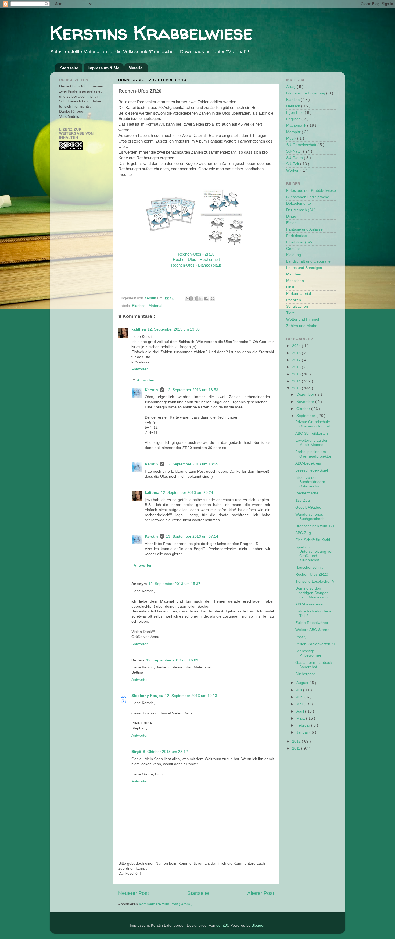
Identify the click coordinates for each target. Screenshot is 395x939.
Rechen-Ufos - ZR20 (196, 254)
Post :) (300, 637)
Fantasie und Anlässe (304, 229)
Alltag (291, 87)
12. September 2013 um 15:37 (174, 584)
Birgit (136, 752)
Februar (303, 725)
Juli (299, 690)
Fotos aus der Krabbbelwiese (311, 191)
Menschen (295, 281)
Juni (300, 697)
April (300, 711)
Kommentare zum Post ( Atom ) (165, 904)
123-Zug (302, 500)
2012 (297, 741)
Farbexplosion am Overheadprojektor (313, 454)
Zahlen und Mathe (301, 326)
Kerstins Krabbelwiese (151, 32)
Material (135, 68)
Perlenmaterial (298, 294)
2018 (297, 353)
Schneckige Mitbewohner (308, 653)
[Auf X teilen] (200, 298)
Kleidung (293, 255)
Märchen (293, 274)
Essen (291, 223)
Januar (302, 732)
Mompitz (294, 132)
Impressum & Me (103, 68)
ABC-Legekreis (308, 463)
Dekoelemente (298, 203)
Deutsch (293, 106)
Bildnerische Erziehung (306, 93)
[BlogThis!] (194, 298)
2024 (297, 346)
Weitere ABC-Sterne (312, 630)
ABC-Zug (303, 533)
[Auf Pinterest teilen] (212, 298)
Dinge (291, 216)
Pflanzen (293, 300)
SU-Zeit (293, 164)
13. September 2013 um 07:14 (192, 536)
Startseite (69, 68)
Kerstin (150, 298)
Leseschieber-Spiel (311, 470)
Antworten (140, 369)
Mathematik (296, 125)
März (301, 718)
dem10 (222, 925)
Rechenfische (306, 493)
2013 (297, 388)
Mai (300, 704)
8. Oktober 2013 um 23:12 (165, 752)
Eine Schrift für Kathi (312, 540)
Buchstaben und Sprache (307, 197)
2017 (297, 360)
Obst (290, 287)
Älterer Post (260, 893)
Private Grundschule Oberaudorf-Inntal (312, 424)
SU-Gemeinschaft (301, 145)
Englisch (293, 119)
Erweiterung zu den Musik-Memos (311, 442)
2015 (297, 374)
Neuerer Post (133, 893)
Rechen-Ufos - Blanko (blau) (196, 265)
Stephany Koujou (147, 696)
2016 (297, 367)
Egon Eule (295, 113)
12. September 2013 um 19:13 (191, 696)
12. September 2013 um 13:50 (174, 329)
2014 (297, 381)
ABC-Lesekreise (309, 604)
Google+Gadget (308, 507)
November (305, 402)
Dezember (305, 394)
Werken (293, 170)
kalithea (138, 329)
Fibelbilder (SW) (300, 242)
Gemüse (293, 249)
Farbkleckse (296, 236)
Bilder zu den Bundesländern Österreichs (310, 482)
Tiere (290, 313)
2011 (296, 748)
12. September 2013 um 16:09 (172, 660)
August (302, 683)
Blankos (139, 306)
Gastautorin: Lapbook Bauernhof (313, 665)
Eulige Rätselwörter (311, 623)
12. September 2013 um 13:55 (192, 464)
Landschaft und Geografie (308, 261)
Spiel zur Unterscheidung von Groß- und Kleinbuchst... (314, 553)
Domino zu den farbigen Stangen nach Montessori (312, 592)
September (306, 416)
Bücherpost (305, 674)
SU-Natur (294, 151)
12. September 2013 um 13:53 (192, 390)
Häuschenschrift (309, 567)
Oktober (303, 409)
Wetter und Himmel (302, 319)
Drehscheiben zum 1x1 (315, 526)
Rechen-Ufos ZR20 (311, 574)
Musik (291, 138)
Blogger (258, 925)
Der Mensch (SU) (301, 210)
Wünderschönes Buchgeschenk (309, 516)
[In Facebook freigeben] (206, 298)
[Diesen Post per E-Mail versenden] (188, 298)
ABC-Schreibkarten (311, 433)
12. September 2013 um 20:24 (187, 493)
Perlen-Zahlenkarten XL (315, 644)
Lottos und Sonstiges (304, 268)
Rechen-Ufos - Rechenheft (196, 259)
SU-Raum (295, 158)
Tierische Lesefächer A (314, 581)
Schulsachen (297, 306)
